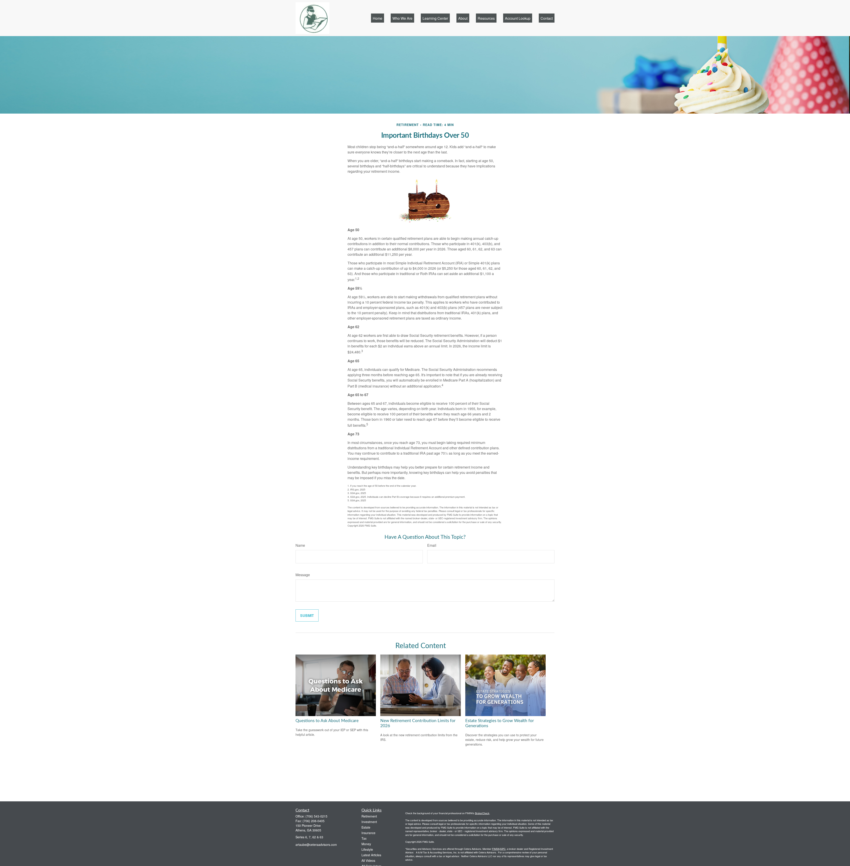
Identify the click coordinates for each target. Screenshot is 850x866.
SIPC (503, 849)
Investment (369, 822)
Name (300, 545)
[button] (377, 18)
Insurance (368, 833)
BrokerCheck (482, 813)
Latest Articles (371, 855)
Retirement (369, 816)
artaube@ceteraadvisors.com (316, 844)
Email (431, 545)
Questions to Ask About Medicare (327, 721)
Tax (364, 838)
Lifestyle (367, 849)
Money (366, 844)
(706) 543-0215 (316, 816)
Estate (365, 827)
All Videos (368, 860)
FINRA (495, 849)
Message (303, 574)
